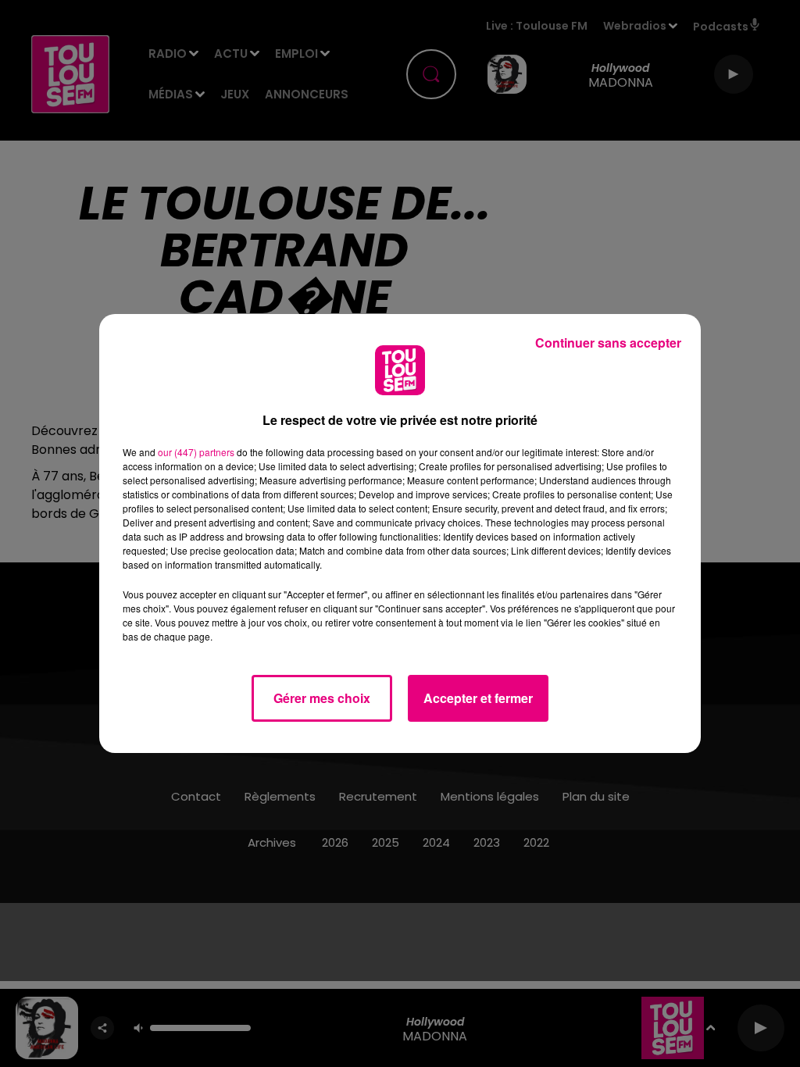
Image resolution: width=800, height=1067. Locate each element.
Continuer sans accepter (608, 343)
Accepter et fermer (478, 698)
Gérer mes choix (321, 698)
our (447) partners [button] (196, 452)
